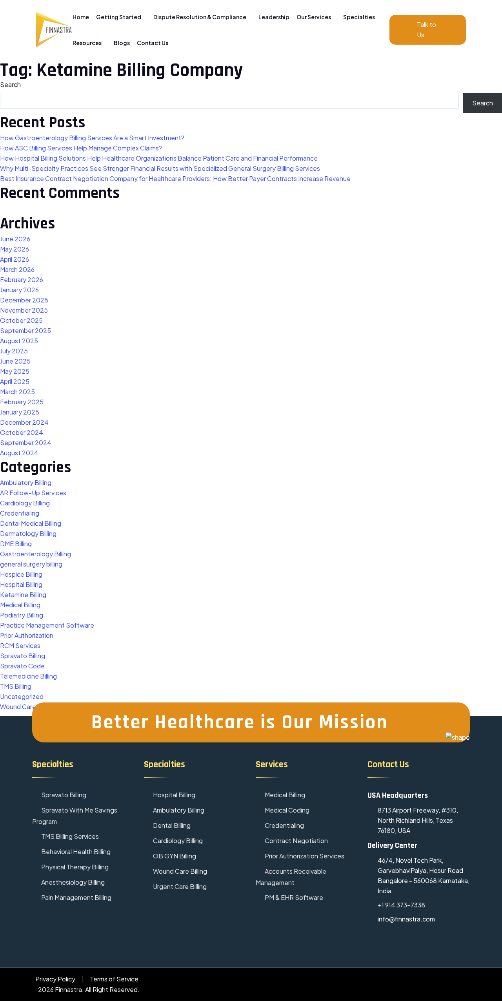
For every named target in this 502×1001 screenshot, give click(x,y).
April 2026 (14, 259)
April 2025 (14, 381)
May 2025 (14, 371)
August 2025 (19, 341)
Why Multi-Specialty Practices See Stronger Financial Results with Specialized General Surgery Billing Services (160, 168)
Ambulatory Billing (25, 482)
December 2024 (24, 422)
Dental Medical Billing (30, 523)
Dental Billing (171, 825)
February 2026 (21, 279)
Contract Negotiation (296, 840)
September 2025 (25, 330)
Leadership (273, 16)
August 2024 (19, 453)
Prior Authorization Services (304, 856)
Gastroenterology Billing (35, 554)
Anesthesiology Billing (72, 882)
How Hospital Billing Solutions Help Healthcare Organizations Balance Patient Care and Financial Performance (159, 158)
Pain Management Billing (75, 897)
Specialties (359, 16)
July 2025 (14, 351)
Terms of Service (114, 979)
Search (10, 84)
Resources (87, 42)
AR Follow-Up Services (33, 493)
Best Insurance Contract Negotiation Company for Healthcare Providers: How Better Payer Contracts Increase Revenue (175, 178)
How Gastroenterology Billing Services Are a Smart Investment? (92, 138)
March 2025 (17, 391)
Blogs (122, 42)
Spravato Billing (22, 656)
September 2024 (25, 442)
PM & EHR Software (293, 897)
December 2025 (24, 300)
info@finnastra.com (406, 919)
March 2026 (17, 269)
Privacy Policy (55, 979)
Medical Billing (20, 605)
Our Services (314, 16)
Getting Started (119, 16)
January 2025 (19, 412)
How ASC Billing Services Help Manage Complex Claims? (81, 148)
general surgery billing (31, 564)
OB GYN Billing (174, 856)
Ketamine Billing (23, 594)
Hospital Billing (21, 584)
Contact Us (152, 42)
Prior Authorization (26, 635)
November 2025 (24, 310)
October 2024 (21, 432)
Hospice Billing (21, 574)
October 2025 (21, 320)
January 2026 (19, 290)
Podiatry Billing (21, 615)
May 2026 (14, 249)
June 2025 (15, 361)
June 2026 (15, 239)
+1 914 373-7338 (401, 905)
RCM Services (20, 645)
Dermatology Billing (28, 533)
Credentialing (19, 513)
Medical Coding (286, 810)
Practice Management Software (47, 625)
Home (81, 16)
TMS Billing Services (69, 836)
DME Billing (16, 543)
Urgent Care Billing (179, 886)
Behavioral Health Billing (75, 851)
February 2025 (22, 402)
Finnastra (68, 989)
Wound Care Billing (179, 871)
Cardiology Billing (25, 503)
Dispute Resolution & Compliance (200, 16)
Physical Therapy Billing (74, 867)
